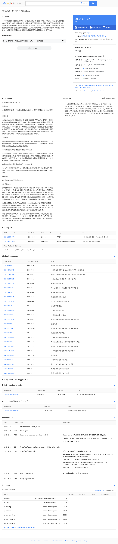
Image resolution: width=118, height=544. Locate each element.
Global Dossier (97, 91)
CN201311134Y (9, 351)
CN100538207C (9, 265)
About (33, 541)
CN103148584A (9, 297)
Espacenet (87, 91)
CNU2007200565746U (11, 394)
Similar (107, 27)
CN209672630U (9, 346)
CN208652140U (9, 364)
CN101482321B (9, 283)
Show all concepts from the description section (19, 527)
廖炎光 (104, 36)
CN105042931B (9, 270)
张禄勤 (93, 36)
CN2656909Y (8, 333)
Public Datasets (57, 541)
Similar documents (101, 85)
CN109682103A (9, 319)
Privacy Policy (76, 541)
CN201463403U (9, 315)
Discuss (105, 91)
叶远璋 (83, 36)
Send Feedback (43, 541)
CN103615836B (9, 279)
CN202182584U (9, 328)
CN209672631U (9, 342)
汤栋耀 (98, 36)
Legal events (90, 85)
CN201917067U (9, 292)
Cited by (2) (82, 85)
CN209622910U (9, 360)
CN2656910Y (8, 306)
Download (100, 490)
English (89, 33)
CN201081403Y (9, 301)
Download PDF (82, 27)
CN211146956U (9, 288)
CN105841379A (9, 241)
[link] (7, 498)
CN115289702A (9, 355)
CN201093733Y (9, 373)
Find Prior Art (96, 27)
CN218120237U (9, 324)
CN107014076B (9, 274)
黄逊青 (88, 36)
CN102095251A (9, 237)
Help (85, 541)
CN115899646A (9, 310)
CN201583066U (9, 368)
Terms (67, 541)
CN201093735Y (9, 337)
